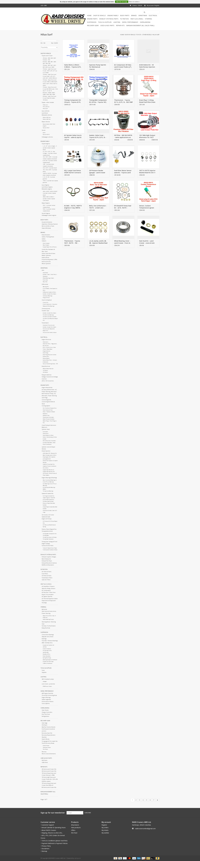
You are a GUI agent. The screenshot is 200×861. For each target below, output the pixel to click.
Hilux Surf (156, 35)
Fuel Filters (45, 573)
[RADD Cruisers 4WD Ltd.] (63, 18)
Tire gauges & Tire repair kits (49, 741)
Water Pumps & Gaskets (48, 419)
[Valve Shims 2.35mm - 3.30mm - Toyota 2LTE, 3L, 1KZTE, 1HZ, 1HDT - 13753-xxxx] (73, 51)
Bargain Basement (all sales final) (140, 25)
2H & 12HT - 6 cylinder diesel (50, 168)
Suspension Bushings (48, 661)
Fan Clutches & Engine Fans (50, 408)
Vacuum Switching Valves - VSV (50, 363)
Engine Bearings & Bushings (49, 477)
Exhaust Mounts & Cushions (49, 563)
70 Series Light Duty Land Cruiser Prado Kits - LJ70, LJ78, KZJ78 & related (50, 779)
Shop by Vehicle (99, 15)
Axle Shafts (45, 272)
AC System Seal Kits (47, 596)
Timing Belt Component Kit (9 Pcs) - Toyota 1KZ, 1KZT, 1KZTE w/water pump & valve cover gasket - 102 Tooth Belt (98, 101)
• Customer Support (47, 825)
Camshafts (45, 431)
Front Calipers (46, 243)
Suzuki (43, 130)
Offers (73, 830)
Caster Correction (47, 648)
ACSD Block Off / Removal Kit (50, 453)
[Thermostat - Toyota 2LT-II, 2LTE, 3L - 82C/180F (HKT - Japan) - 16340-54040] (123, 86)
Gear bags (44, 723)
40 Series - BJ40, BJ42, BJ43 (49, 58)
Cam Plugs (44, 397)
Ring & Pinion (46, 297)
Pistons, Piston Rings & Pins (49, 529)
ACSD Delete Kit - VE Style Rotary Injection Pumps (147, 66)
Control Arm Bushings (48, 634)
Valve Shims (46, 433)
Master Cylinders (46, 255)
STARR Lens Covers (47, 686)
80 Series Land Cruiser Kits (49, 787)
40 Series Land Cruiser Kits (49, 769)
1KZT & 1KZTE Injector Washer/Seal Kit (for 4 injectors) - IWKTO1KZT (147, 171)
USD (42, 5)
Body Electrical (46, 366)
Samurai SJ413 (46, 134)
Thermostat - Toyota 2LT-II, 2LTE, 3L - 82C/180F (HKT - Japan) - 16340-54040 (123, 101)
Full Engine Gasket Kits (48, 496)
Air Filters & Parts (46, 571)
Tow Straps (45, 749)
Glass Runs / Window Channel (50, 224)
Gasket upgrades (46, 699)
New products (76, 827)
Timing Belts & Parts (47, 531)
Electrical (153, 15)
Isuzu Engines (45, 185)
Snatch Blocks (45, 739)
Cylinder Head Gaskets (48, 501)
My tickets (105, 830)
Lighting (116, 22)
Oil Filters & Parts (46, 575)
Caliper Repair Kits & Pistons (50, 247)
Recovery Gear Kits (47, 733)
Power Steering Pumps (48, 619)
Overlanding (145, 22)
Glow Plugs (45, 352)
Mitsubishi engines (47, 189)
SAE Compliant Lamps (48, 679)
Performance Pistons (47, 701)
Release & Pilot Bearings (48, 306)
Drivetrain (142, 15)
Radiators (45, 413)
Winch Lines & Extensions (49, 753)
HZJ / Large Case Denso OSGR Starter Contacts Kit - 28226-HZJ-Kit (72, 171)
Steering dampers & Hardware (50, 659)
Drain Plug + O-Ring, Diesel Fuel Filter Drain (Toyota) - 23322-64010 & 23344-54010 (148, 101)
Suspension (91, 22)
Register (104, 825)
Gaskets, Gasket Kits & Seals (49, 294)
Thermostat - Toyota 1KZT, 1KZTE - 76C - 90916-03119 (72, 242)
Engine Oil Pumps (46, 519)
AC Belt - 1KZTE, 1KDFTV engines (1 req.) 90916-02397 (73, 207)
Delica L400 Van (47, 119)
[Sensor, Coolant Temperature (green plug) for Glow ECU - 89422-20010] (148, 192)
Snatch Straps (46, 745)
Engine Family (112, 15)
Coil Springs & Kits (47, 650)
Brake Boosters (46, 235)
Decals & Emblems (47, 222)
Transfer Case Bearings (48, 315)
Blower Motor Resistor (48, 368)
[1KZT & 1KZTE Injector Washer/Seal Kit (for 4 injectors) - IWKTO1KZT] (148, 156)
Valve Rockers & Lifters (48, 435)
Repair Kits (120, 25)
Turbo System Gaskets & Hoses (50, 549)
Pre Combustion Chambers (49, 440)
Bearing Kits (46, 286)
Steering (148, 19)
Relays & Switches (46, 375)
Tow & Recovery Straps (48, 743)
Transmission (45, 323)
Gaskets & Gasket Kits (47, 493)
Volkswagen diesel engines (49, 215)
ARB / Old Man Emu (47, 642)
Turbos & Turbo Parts (47, 545)
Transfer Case (45, 310)
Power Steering (46, 613)
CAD (45, 5)
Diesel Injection (46, 451)
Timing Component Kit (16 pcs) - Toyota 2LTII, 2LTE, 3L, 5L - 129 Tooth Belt (72, 101)
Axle (43, 270)
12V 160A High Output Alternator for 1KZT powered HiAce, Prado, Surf (147, 136)
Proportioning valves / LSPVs (49, 259)
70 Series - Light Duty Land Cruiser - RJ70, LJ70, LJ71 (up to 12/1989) (50, 70)
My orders (105, 827)
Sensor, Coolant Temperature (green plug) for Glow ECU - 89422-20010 (146, 207)
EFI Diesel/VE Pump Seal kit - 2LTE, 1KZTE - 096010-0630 (122, 207)
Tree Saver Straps (47, 747)
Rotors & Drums (46, 261)
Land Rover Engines (47, 187)
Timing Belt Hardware (48, 539)
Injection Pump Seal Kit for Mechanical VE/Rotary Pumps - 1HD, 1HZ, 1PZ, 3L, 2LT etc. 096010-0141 (98, 66)
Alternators (45, 342)
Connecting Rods (46, 399)
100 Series (45, 100)
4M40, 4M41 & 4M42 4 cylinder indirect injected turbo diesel (49, 198)
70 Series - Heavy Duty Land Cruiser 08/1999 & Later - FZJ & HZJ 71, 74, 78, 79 (50, 88)
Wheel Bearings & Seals (48, 278)
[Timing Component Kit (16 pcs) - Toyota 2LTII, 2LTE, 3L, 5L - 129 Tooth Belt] (73, 86)
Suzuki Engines (46, 213)
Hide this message (121, 2)
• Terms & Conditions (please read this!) (54, 841)
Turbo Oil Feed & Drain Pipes (50, 548)
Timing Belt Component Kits (50, 533)
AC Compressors (46, 590)
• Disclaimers (45, 849)
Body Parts (124, 15)
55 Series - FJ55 (46, 60)
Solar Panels (45, 710)
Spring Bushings (47, 657)
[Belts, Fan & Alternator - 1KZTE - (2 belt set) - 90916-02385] (98, 192)
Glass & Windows (46, 228)
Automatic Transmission (49, 325)
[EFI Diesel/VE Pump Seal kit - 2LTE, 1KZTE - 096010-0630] (123, 192)
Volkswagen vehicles (47, 137)
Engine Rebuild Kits (47, 387)
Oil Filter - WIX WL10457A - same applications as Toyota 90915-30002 (123, 136)
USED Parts (45, 762)
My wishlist (105, 833)
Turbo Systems (46, 703)
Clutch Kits (45, 302)
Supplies (44, 672)
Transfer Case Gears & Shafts (49, 316)
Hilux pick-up (46, 106)
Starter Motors (46, 358)
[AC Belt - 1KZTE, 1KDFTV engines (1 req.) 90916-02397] (73, 192)
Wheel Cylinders (46, 263)
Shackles (44, 737)
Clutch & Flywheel (47, 300)
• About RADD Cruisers (48, 830)
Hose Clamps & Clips (48, 410)
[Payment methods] (115, 858)
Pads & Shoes (45, 257)
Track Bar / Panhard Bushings (50, 640)
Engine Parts (92, 19)
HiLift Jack (44, 725)
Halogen (45, 681)
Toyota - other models (144, 35)
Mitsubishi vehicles (47, 115)
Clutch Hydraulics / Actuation (50, 304)
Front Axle (45, 280)
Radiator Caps (46, 415)
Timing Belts (46, 535)
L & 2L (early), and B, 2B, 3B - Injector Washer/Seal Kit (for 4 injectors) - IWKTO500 (98, 242)
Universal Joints (46, 308)
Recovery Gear (93, 25)
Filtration (124, 19)
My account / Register (153, 5)
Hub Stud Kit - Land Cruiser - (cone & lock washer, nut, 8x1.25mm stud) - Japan (147, 242)
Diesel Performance (130, 22)
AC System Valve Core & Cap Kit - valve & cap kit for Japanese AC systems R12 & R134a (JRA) (73, 136)
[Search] (144, 12)
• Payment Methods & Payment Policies (54, 843)
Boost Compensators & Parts (49, 455)
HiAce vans (45, 105)
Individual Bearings (47, 295)
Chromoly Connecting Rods (49, 695)
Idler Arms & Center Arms (49, 611)
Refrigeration (45, 716)
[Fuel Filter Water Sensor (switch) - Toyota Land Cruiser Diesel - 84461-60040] (123, 156)
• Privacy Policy (46, 846)
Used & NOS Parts (107, 25)
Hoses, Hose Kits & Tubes (48, 253)
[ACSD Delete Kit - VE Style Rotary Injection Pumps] (148, 51)
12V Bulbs (45, 370)
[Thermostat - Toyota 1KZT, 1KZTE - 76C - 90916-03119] (73, 227)
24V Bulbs (45, 372)
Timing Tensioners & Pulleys (50, 537)
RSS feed (74, 833)
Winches (44, 751)
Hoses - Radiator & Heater (49, 411)
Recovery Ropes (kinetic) (48, 735)
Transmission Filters (47, 577)
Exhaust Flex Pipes (47, 561)
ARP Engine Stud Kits (47, 693)
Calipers (44, 241)
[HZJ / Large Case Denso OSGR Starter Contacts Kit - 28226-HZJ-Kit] (73, 156)
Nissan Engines (46, 203)
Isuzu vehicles (45, 111)
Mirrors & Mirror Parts (48, 226)
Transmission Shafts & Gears (50, 332)
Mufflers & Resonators (48, 565)
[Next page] (157, 800)
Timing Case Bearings (48, 491)
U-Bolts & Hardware (47, 663)
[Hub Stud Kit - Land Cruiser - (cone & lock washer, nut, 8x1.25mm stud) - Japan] (148, 227)
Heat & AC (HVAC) (136, 19)
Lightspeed (77, 858)
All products (75, 825)
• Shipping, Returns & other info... (52, 833)
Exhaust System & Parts (108, 19)
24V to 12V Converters (48, 381)
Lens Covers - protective (48, 684)
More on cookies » (134, 2)
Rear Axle (45, 281)
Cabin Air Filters (46, 579)
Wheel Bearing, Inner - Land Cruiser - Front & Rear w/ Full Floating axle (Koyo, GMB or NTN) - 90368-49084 (123, 242)
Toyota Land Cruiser (47, 55)
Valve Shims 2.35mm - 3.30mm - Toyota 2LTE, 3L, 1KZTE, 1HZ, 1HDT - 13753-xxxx (72, 66)
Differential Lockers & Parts (49, 292)
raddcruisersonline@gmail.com (145, 829)
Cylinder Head (46, 429)
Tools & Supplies (105, 22)
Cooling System (46, 405)
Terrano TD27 (46, 127)
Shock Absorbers (47, 656)
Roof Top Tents (46, 714)
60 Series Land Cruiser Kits (49, 771)
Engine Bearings (46, 697)
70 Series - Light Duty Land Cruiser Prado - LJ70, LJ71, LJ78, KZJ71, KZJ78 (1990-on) (50, 76)
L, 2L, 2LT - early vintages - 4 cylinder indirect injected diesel (50, 147)
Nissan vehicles (46, 121)
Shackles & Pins (46, 654)
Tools (43, 670)
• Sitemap (44, 851)
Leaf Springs (46, 652)
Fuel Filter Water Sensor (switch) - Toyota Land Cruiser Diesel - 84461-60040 (122, 171)
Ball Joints (44, 609)
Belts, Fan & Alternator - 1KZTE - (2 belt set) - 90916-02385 (98, 207)
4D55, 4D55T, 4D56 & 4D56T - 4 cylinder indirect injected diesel (50, 193)
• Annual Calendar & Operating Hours (53, 827)
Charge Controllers (47, 712)
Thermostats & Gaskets (48, 417)
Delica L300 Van (47, 117)
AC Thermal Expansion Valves (50, 598)
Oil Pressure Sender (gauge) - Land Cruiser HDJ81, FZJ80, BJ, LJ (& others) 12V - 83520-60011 (97, 171)
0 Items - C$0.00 (137, 5)
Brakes (134, 15)
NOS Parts (44, 760)
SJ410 (44, 132)
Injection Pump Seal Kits (49, 464)
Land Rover (45, 113)
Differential (45, 284)
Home (89, 15)
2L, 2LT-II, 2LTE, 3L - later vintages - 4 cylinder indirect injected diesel (50, 153)
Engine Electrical (46, 339)
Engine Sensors (46, 351)
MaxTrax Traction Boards (48, 727)
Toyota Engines (46, 143)
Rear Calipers (46, 245)
